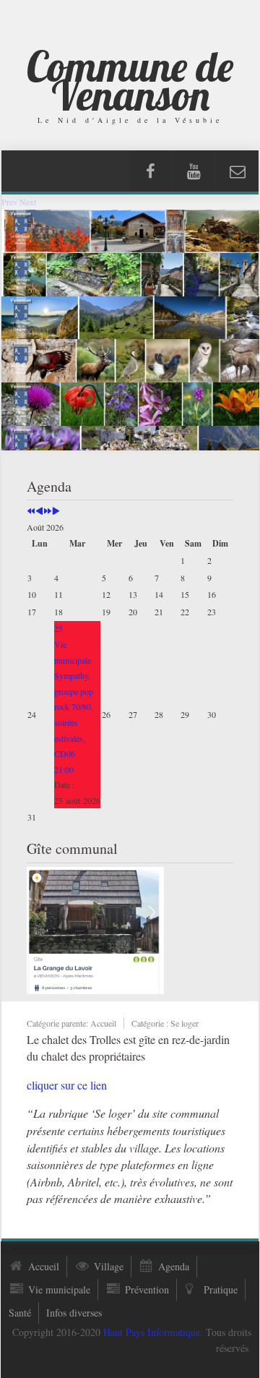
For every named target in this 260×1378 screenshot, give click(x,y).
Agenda (173, 1266)
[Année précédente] (31, 511)
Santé (20, 1312)
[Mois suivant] (56, 511)
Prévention (147, 1289)
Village (109, 1266)
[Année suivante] (47, 511)
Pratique (221, 1289)
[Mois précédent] (39, 511)
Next (28, 201)
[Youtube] (193, 171)
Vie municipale (59, 1289)
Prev (9, 201)
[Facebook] (150, 171)
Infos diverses (74, 1312)
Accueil (43, 1266)
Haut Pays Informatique (151, 1332)
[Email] (237, 171)
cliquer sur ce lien (67, 1084)
